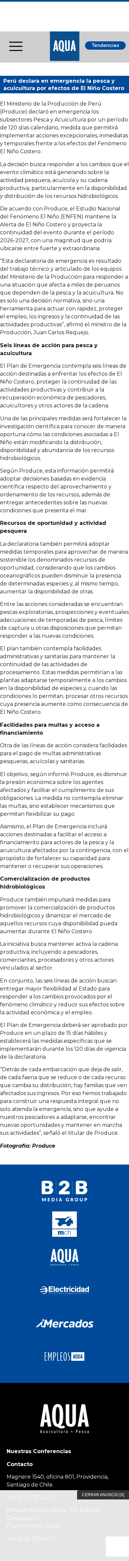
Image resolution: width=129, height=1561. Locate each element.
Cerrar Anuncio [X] (103, 1494)
